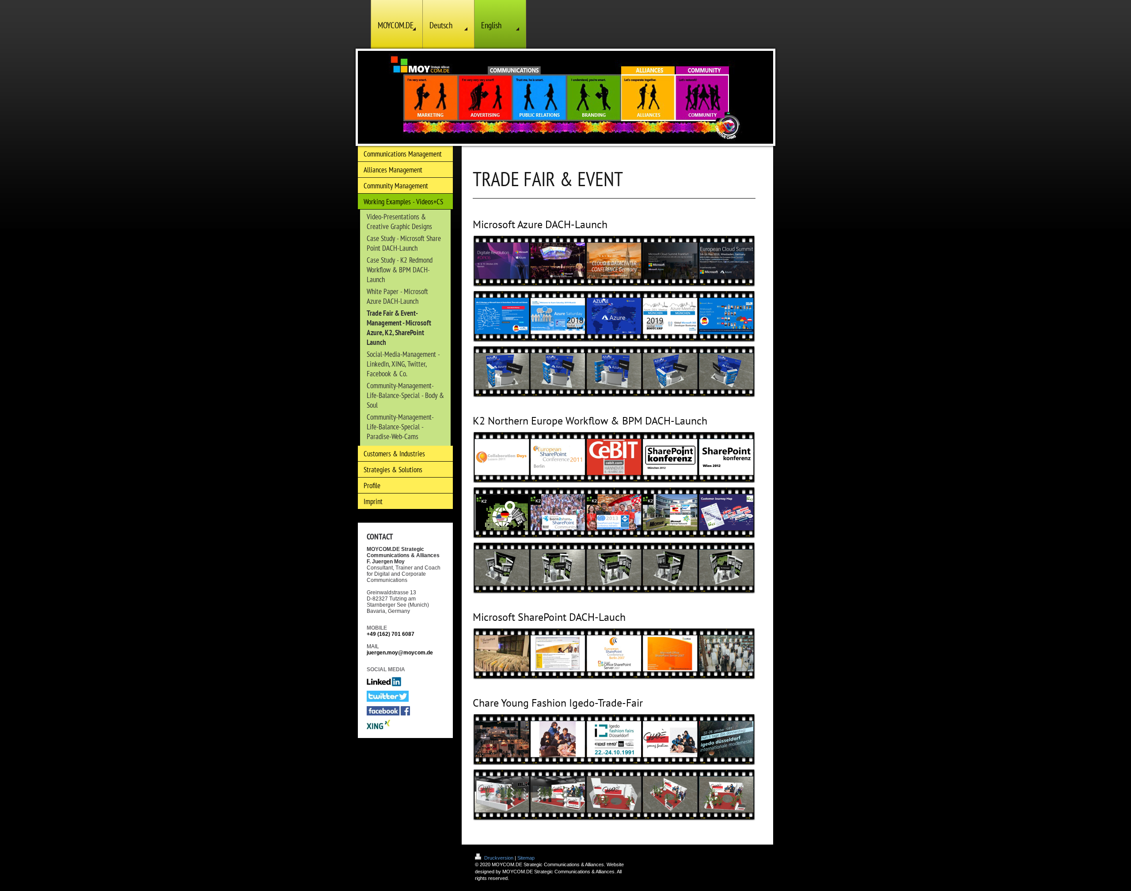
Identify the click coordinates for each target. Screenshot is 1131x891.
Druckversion (499, 857)
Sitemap (526, 857)
